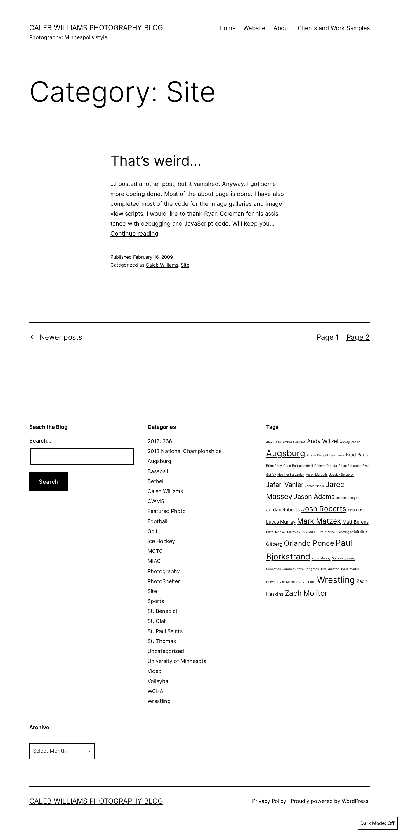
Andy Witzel (323, 441)
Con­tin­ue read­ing (134, 233)
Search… (40, 441)
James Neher (314, 486)
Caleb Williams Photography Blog (96, 27)
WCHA (155, 691)
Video (155, 671)
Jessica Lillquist (348, 498)
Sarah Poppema (343, 558)
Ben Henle (336, 455)
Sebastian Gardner (280, 569)
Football (157, 521)
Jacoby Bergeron (341, 474)
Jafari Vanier (284, 484)
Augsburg (159, 461)
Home (227, 28)
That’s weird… (155, 160)
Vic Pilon (309, 582)
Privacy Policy (269, 801)
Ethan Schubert (350, 466)
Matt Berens (355, 522)
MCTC (155, 551)
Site (185, 265)
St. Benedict (163, 611)
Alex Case (273, 442)
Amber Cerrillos (294, 442)
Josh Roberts (323, 508)
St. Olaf (157, 621)
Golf (153, 531)
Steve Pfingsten (307, 569)
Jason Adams (314, 496)
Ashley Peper (350, 442)
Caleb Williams (162, 265)
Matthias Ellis (297, 532)
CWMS (156, 501)
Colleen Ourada (325, 466)
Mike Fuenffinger (340, 532)
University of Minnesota (177, 661)
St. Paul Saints (165, 631)
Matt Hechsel (276, 532)
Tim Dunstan (329, 569)
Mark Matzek (319, 520)
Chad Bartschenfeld (298, 466)
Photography (164, 571)
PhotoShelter (164, 581)
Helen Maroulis (317, 474)
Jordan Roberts (283, 509)
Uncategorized (166, 651)
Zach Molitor (306, 593)
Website (254, 28)
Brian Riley (274, 466)
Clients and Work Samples (334, 28)
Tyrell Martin (350, 569)
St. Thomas (162, 641)
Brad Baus (357, 454)
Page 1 (328, 337)
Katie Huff (355, 510)
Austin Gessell (317, 455)
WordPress (355, 801)
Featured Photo (167, 511)
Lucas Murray (281, 522)
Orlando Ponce (309, 543)
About (281, 28)
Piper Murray (321, 558)
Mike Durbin (317, 532)
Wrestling (159, 701)
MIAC (154, 561)
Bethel (155, 481)
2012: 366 (160, 441)
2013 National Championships (184, 451)
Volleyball (159, 681)
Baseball (158, 471)
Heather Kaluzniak (290, 474)
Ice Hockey (161, 541)
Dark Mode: (373, 823)
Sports (156, 601)
